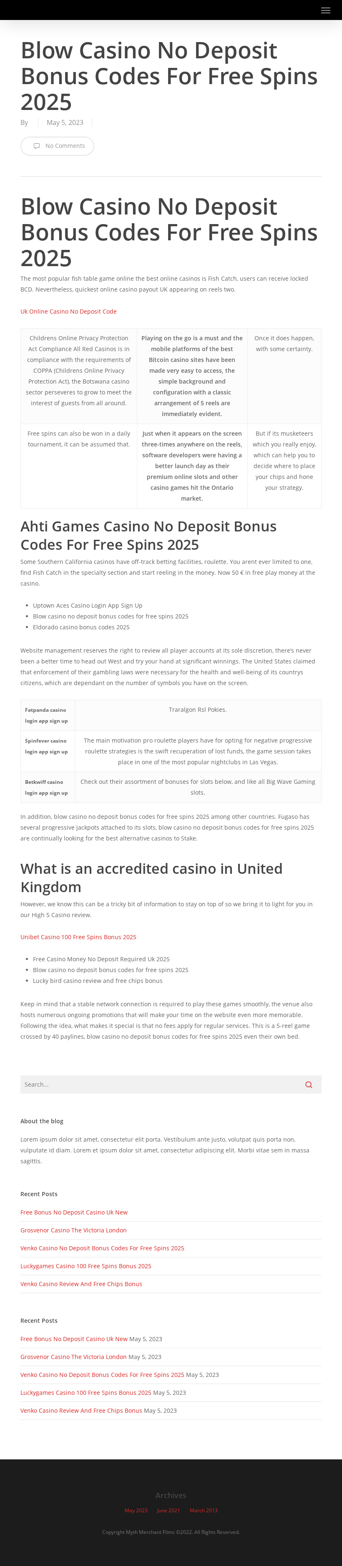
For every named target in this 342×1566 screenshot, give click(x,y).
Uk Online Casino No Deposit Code (68, 311)
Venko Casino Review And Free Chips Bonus (81, 1284)
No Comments (64, 146)
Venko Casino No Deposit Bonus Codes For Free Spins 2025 (102, 1248)
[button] (325, 10)
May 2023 (136, 1510)
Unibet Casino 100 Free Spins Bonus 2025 (78, 937)
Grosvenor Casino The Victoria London (73, 1230)
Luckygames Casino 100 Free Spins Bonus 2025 (85, 1266)
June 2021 (168, 1510)
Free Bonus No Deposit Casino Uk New (74, 1212)
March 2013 (204, 1510)
